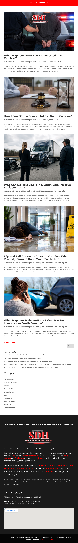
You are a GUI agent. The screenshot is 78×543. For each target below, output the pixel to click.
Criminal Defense (49, 62)
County (51, 465)
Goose (24, 468)
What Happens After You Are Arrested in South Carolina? (36, 57)
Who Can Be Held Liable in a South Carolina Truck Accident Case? (38, 186)
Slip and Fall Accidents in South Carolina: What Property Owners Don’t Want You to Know (36, 258)
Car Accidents (47, 191)
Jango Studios (47, 540)
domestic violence (30, 456)
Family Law (54, 120)
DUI (59, 62)
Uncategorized (9, 408)
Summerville (52, 468)
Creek (30, 468)
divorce (41, 458)
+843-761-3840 (41, 3)
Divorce (45, 120)
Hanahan (50, 471)
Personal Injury (60, 191)
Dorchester (41, 465)
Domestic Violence (11, 389)
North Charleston (12, 468)
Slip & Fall (7, 404)
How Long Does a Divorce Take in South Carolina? (38, 116)
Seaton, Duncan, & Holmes (17, 62)
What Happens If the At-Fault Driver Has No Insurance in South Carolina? (34, 322)
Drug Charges (9, 392)
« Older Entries (9, 343)
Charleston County (64, 465)
